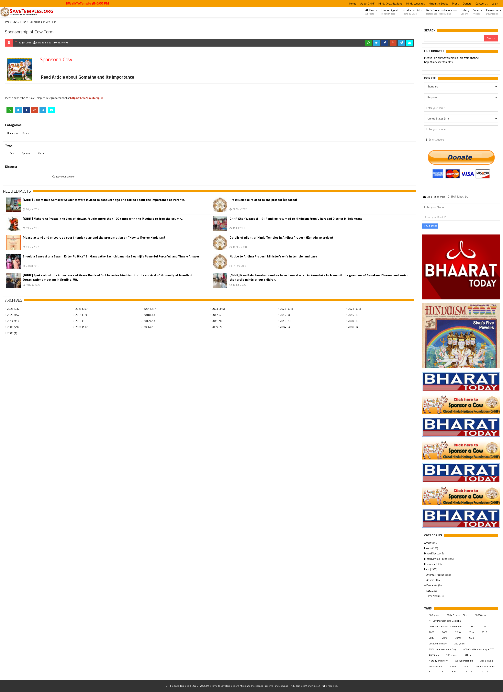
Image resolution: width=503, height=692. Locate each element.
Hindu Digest (390, 12)
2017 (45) (217, 315)
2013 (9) (80, 321)
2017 (431, 638)
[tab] (434, 196)
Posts (25, 133)
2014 (471, 632)
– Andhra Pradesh (434, 575)
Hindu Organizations (390, 3)
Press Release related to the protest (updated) (263, 200)
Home (352, 3)
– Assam (429, 580)
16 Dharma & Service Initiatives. (445, 626)
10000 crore (481, 615)
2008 (431, 632)
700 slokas (451, 655)
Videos (477, 12)
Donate (467, 3)
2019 (458, 638)
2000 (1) (12, 333)
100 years (434, 615)
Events (428, 548)
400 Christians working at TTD (479, 649)
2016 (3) (285, 315)
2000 (472, 626)
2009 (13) (353, 321)
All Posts (371, 12)
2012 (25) (149, 321)
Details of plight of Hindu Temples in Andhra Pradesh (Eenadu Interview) (281, 237)
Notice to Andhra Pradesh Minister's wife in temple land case (273, 256)
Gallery (465, 12)
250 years (459, 643)
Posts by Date (412, 12)
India (427, 569)
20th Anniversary (438, 643)
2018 (445, 638)
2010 (458, 632)
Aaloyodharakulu (464, 661)
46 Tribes (434, 655)
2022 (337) (286, 309)
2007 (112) (81, 327)
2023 (471, 638)
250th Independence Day (442, 649)
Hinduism (12, 133)
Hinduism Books (438, 3)
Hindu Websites (415, 3)
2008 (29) (13, 327)
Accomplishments (485, 666)
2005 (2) (217, 327)
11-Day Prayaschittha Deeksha (445, 621)
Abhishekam (435, 666)
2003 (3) (353, 327)
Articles (428, 543)
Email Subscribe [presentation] (435, 197)
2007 (486, 626)
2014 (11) (13, 321)
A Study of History (438, 661)
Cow (12, 153)
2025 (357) (81, 309)
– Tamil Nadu (431, 596)
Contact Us (481, 3)
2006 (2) (148, 327)
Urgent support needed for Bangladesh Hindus (460, 59)
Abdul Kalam (487, 661)
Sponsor (26, 153)
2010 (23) (285, 321)
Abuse (453, 666)
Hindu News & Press (436, 559)
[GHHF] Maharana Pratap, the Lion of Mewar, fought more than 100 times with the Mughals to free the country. (103, 218)
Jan (24, 22)
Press (455, 3)
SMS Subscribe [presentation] (459, 196)
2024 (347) (150, 309)
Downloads (493, 12)
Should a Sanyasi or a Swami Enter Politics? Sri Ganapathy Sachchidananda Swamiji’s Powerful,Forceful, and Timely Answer (111, 256)
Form (41, 153)
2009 (445, 632)
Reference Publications (441, 12)
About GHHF (367, 3)
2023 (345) (218, 309)
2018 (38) (149, 315)
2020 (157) (13, 315)
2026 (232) (13, 309)
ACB (466, 666)
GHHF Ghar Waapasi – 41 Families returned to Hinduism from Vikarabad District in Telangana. (296, 218)
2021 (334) (354, 309)
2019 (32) (81, 315)
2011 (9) (217, 321)
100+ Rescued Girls (457, 615)
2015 (16, 22)
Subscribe (431, 226)
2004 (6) (285, 327)
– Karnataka (431, 585)
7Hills (468, 655)
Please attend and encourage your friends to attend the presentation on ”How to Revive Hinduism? (94, 237)
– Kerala (429, 591)
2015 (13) (353, 315)
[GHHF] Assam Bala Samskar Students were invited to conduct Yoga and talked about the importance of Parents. (104, 200)
